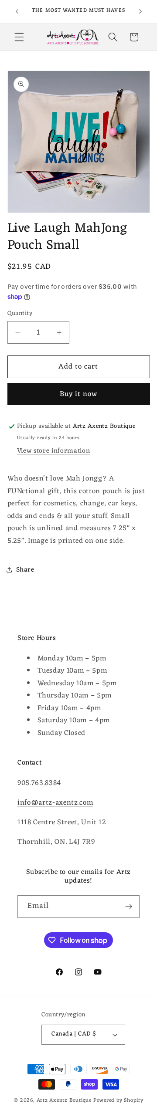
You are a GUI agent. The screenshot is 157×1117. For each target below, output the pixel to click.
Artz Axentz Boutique (64, 1100)
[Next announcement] (140, 11)
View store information (53, 451)
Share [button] (25, 570)
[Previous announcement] (17, 11)
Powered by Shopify (118, 1100)
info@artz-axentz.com (55, 802)
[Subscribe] (128, 906)
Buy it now (79, 394)
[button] (19, 37)
